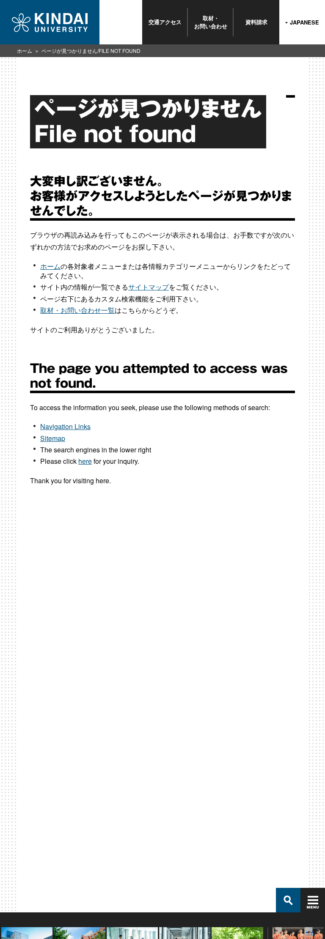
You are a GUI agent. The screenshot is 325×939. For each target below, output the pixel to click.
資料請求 (256, 22)
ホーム (24, 50)
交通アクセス (165, 22)
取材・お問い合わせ (210, 22)
